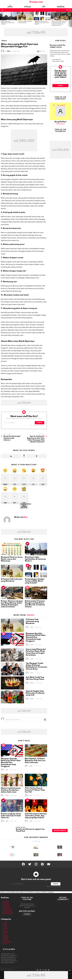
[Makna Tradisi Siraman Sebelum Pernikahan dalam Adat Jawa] (12, 780)
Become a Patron (60, 830)
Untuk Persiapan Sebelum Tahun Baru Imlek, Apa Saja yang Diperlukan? (36, 816)
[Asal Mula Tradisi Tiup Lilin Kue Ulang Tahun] (12, 682)
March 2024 (6, 906)
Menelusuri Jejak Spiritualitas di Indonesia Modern (8, 23)
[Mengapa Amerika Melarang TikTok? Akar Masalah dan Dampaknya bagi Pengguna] (12, 639)
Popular (27, 7)
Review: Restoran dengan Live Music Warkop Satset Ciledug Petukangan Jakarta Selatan (12, 604)
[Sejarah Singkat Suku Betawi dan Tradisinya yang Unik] (12, 696)
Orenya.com (36, 2)
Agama (28, 554)
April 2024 (6, 905)
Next (71, 19)
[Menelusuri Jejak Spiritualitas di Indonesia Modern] (8, 16)
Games (5, 933)
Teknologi (6, 940)
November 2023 (7, 908)
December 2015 (7, 913)
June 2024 (6, 901)
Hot (43, 7)
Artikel (5, 924)
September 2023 (8, 912)
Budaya (4, 554)
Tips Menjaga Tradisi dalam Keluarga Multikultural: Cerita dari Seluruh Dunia (36, 666)
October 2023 (7, 910)
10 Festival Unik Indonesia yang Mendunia (11, 580)
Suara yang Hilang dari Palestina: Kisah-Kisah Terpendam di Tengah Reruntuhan (36, 652)
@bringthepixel (60, 123)
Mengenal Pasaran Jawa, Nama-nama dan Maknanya (12, 559)
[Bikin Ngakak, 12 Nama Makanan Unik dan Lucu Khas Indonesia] (36, 750)
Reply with (45, 720)
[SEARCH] (70, 10)
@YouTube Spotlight (27, 911)
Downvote (36, 456)
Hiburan (5, 935)
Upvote (11, 456)
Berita (5, 926)
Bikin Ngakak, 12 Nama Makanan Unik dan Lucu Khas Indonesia (35, 760)
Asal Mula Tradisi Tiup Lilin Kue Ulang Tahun (35, 678)
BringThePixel (60, 122)
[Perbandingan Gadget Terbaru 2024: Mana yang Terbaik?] (42, 16)
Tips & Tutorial (7, 942)
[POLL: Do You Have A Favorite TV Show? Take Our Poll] (36, 780)
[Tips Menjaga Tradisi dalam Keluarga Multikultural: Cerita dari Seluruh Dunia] (12, 668)
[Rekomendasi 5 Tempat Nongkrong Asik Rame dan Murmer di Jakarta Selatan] (36, 593)
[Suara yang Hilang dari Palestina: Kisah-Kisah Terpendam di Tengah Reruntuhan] (12, 654)
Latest (10, 7)
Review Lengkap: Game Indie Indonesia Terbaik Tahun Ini (11, 816)
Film (4, 930)
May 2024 (6, 903)
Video (4, 944)
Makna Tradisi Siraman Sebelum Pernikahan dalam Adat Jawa (11, 790)
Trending (61, 7)
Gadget (28, 576)
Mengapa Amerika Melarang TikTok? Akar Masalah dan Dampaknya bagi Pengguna (36, 637)
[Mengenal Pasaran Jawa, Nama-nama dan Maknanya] (12, 549)
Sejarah (5, 938)
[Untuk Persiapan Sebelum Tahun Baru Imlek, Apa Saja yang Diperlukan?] (36, 805)
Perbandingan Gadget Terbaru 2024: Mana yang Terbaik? (42, 23)
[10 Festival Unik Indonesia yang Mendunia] (25, 16)
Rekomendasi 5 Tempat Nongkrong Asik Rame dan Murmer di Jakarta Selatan (35, 604)
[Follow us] (67, 10)
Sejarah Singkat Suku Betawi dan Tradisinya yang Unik (35, 693)
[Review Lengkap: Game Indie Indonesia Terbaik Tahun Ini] (12, 805)
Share (3, 56)
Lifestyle (4, 598)
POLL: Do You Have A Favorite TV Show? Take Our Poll (35, 790)
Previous (1, 19)
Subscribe (27, 914)
